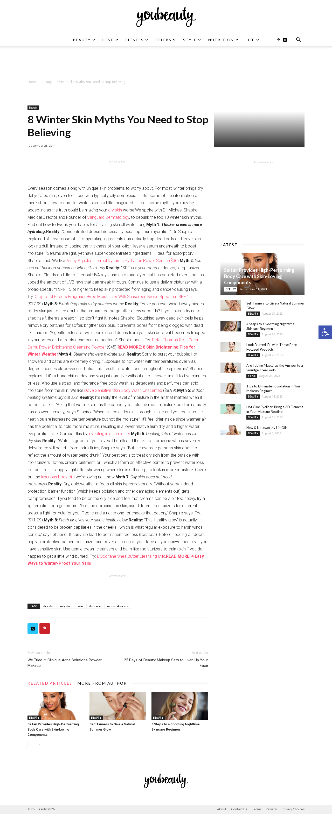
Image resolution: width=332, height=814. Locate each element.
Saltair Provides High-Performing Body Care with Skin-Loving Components (53, 729)
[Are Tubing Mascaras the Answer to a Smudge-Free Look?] (230, 368)
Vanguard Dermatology (108, 217)
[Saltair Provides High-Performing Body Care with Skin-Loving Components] (55, 706)
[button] (325, 332)
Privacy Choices (293, 809)
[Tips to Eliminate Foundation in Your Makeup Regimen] (230, 388)
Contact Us (239, 809)
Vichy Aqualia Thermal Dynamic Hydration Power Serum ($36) (123, 260)
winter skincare (118, 606)
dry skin (115, 210)
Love (108, 40)
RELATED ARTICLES (49, 683)
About (221, 809)
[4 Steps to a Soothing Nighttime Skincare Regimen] (179, 706)
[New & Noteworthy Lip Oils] (230, 430)
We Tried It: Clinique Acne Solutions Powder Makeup (64, 663)
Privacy (271, 809)
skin (80, 606)
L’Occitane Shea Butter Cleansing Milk (131, 556)
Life (250, 40)
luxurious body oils (58, 477)
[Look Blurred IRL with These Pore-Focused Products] (230, 347)
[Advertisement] (166, 64)
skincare (95, 606)
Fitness (135, 40)
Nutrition (221, 40)
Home (32, 82)
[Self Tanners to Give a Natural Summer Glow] (117, 706)
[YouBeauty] (166, 17)
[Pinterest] (278, 40)
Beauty (82, 40)
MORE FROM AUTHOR (102, 683)
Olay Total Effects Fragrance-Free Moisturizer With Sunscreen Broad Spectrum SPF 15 (113, 296)
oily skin (66, 606)
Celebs (163, 40)
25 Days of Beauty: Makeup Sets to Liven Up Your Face (166, 663)
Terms (256, 809)
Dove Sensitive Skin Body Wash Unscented (123, 390)
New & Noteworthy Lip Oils (266, 428)
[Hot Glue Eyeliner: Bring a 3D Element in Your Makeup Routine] (230, 409)
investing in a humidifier (109, 433)
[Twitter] (287, 40)
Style (190, 40)
